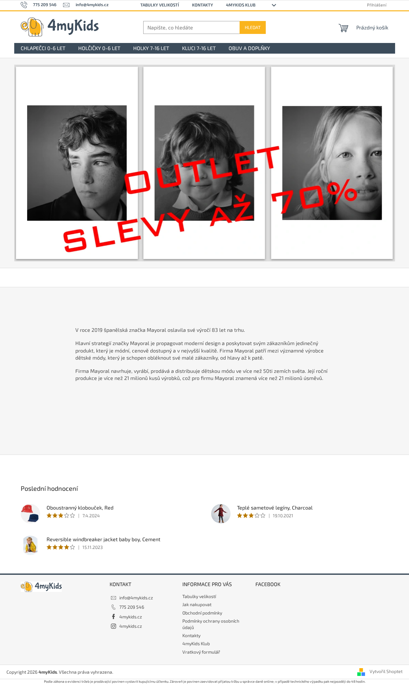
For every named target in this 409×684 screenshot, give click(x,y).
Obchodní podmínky (202, 613)
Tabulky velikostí (159, 4)
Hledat (253, 27)
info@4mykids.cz (136, 597)
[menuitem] (43, 48)
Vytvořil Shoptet (386, 671)
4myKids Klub (240, 4)
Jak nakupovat (196, 604)
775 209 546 (131, 607)
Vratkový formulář (201, 652)
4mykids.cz (130, 616)
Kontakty (202, 4)
